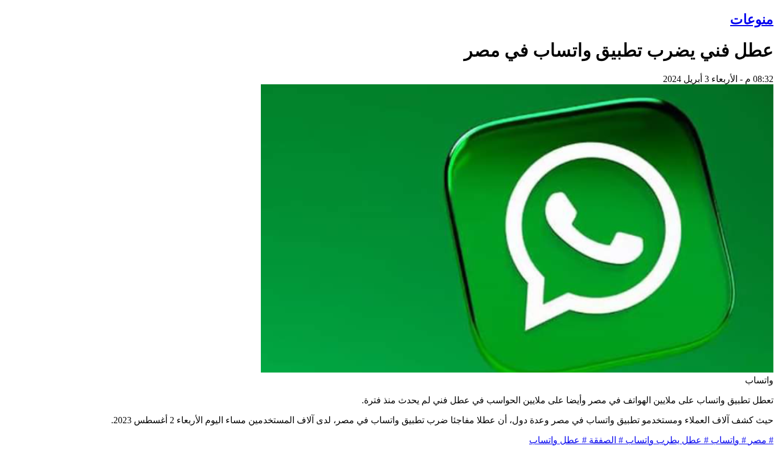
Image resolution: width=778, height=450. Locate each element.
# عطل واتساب (558, 440)
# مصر (759, 440)
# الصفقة (605, 440)
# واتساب (727, 440)
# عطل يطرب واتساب (666, 440)
